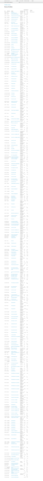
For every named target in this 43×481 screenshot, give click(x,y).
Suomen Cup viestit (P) (13, 55)
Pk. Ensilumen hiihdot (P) (14, 406)
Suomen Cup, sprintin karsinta (14, 475)
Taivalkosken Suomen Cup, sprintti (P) (15, 62)
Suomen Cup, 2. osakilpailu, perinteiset (15, 137)
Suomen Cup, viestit (13, 104)
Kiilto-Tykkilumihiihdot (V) (14, 286)
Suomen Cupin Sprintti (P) (14, 314)
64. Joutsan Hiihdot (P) (13, 254)
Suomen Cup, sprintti (13, 227)
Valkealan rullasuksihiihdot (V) (14, 234)
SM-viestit (12, 44)
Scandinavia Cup (13, 88)
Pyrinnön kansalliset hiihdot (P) (14, 316)
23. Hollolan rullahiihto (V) (14, 235)
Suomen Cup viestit (13, 174)
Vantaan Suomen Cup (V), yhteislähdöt (15, 336)
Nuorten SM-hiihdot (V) (13, 438)
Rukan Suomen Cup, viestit (14, 152)
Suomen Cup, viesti (13, 96)
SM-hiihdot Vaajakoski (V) (14, 360)
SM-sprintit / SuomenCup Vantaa (14, 397)
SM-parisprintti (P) (13, 302)
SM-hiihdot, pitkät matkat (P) (14, 145)
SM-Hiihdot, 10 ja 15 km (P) (14, 76)
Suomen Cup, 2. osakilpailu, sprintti (15, 134)
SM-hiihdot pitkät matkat (14, 102)
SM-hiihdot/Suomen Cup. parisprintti (15, 373)
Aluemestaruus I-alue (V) (14, 443)
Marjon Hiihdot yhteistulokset (14, 274)
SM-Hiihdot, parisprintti (13, 78)
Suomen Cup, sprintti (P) (14, 33)
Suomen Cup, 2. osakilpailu (14, 407)
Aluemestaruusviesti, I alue (14, 318)
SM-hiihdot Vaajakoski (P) (14, 356)
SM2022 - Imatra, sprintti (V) (14, 23)
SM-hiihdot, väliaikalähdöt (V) (14, 193)
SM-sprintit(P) (12, 148)
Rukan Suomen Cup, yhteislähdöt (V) (15, 150)
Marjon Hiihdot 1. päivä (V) (14, 276)
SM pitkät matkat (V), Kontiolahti (14, 417)
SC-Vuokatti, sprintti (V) (13, 66)
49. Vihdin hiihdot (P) (13, 456)
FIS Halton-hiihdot (13, 83)
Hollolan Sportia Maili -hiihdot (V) (14, 463)
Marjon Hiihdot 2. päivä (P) (14, 275)
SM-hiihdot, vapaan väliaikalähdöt (15, 110)
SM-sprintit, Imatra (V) (13, 261)
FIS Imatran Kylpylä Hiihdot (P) (14, 28)
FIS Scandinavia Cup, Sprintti (14, 167)
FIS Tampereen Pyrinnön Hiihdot (14, 222)
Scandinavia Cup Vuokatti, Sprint (14, 90)
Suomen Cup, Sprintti (13, 176)
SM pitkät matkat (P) (13, 237)
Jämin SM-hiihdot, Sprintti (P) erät (15, 454)
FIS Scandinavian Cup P (14, 165)
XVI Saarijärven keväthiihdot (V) (14, 250)
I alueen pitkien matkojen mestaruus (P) (15, 432)
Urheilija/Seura (10, 2)
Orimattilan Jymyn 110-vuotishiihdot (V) (15, 441)
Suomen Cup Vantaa (13, 125)
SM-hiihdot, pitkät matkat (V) (14, 42)
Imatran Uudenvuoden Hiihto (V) (14, 344)
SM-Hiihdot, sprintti (13, 113)
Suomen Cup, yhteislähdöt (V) (14, 37)
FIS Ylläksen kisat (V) (13, 181)
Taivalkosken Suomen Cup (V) (14, 60)
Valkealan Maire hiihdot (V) (14, 215)
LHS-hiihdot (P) (13, 465)
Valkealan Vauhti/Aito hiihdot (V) (14, 129)
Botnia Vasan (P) (13, 22)
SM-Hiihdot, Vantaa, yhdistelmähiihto (15, 163)
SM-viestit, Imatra (13, 255)
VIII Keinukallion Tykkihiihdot (14, 221)
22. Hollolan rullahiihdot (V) (14, 294)
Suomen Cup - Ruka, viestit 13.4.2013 (15, 416)
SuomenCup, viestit (13, 354)
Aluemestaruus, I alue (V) (14, 320)
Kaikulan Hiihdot (13, 127)
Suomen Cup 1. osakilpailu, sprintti (15, 232)
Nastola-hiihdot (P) (13, 404)
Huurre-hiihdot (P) (13, 461)
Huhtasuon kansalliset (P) (14, 341)
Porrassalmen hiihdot (13, 172)
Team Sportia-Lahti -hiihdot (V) (14, 267)
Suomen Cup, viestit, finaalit (14, 39)
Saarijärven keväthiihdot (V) (14, 430)
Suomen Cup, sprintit (13, 292)
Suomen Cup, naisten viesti (14, 473)
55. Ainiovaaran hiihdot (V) (14, 297)
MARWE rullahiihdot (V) (13, 351)
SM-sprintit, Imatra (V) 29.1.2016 (14, 264)
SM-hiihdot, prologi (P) (13, 246)
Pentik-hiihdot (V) (13, 236)
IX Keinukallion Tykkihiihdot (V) (14, 54)
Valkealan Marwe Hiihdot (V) (14, 101)
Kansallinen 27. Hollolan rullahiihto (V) (15, 71)
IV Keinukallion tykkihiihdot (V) (14, 464)
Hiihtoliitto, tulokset (7, 4)
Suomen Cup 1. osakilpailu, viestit (15, 410)
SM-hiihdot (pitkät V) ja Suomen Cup (15, 183)
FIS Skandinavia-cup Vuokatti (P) (15, 282)
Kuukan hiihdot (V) (13, 249)
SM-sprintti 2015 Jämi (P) (14, 332)
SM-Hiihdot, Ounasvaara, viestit (14, 17)
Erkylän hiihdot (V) (13, 442)
